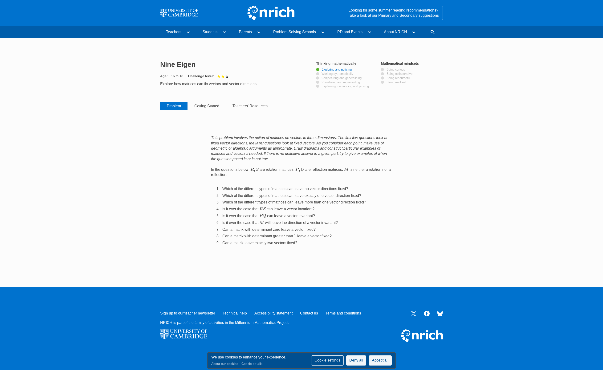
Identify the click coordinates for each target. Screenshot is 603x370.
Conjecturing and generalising (342, 78)
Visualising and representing (341, 82)
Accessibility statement (273, 313)
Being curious (396, 69)
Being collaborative (399, 74)
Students (210, 32)
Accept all (380, 360)
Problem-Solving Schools (294, 32)
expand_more (188, 32)
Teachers (173, 32)
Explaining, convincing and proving (345, 86)
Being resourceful (398, 78)
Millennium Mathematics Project (261, 323)
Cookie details (251, 364)
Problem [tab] (174, 106)
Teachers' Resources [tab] (250, 106)
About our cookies (224, 364)
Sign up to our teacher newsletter (187, 313)
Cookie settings (327, 360)
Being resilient (396, 82)
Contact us (309, 313)
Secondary (408, 15)
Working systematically (337, 74)
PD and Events (350, 32)
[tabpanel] (301, 192)
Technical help (235, 313)
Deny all (356, 360)
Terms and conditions (343, 313)
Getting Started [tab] (206, 106)
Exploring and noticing (337, 69)
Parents (245, 32)
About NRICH (395, 32)
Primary (384, 15)
